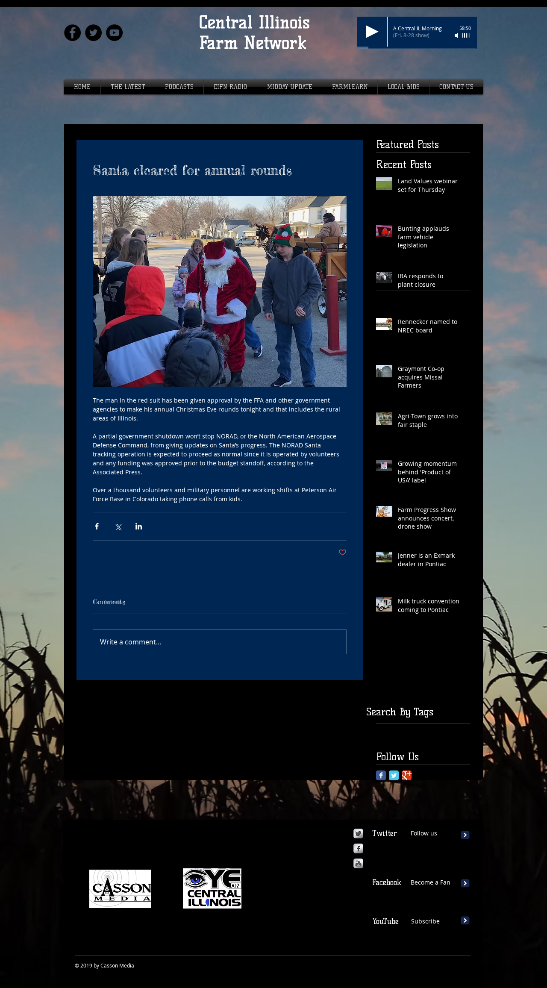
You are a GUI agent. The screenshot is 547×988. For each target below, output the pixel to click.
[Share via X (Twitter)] (118, 526)
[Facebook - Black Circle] (72, 32)
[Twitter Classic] (394, 775)
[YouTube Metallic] (358, 863)
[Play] (372, 31)
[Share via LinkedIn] (139, 526)
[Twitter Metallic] (358, 833)
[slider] (466, 35)
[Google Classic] (407, 775)
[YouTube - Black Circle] (114, 32)
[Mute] (457, 35)
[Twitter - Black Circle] (93, 32)
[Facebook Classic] (381, 775)
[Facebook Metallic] (358, 848)
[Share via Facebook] (97, 526)
